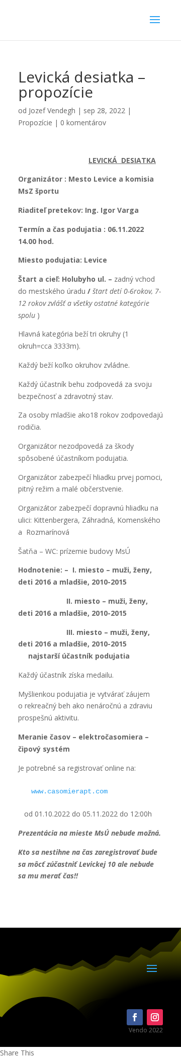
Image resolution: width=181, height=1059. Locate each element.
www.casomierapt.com (69, 791)
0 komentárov (83, 122)
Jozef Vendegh (52, 110)
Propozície (35, 122)
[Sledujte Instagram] (155, 1017)
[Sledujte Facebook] (135, 1017)
